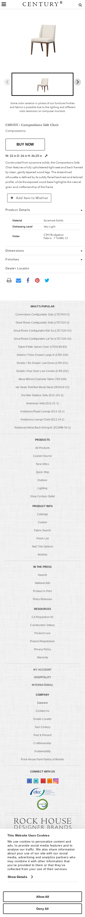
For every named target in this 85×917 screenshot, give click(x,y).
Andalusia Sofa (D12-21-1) (42, 403)
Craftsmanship (42, 743)
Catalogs (42, 514)
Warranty (42, 657)
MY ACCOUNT (42, 669)
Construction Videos (42, 625)
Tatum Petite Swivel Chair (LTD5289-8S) (42, 346)
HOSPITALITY (42, 677)
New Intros (42, 464)
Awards (42, 574)
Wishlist (42, 554)
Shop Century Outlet (42, 496)
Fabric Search (42, 530)
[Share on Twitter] (47, 280)
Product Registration (42, 641)
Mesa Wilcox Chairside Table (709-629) (43, 379)
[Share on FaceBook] (28, 280)
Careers (42, 702)
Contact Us (42, 710)
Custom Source (42, 456)
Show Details (17, 877)
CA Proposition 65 (43, 617)
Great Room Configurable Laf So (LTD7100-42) (42, 338)
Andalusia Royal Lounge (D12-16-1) (42, 411)
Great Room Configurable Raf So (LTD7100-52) (42, 330)
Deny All (42, 908)
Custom (42, 522)
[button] (42, 84)
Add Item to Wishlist (31, 198)
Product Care (42, 633)
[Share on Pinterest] (37, 280)
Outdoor (42, 480)
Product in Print (42, 591)
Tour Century (42, 727)
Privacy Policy (42, 649)
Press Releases (42, 599)
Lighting (42, 488)
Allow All (42, 896)
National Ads (42, 583)
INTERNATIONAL (42, 684)
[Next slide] (77, 82)
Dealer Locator (42, 719)
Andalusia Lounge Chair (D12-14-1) (42, 419)
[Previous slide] (7, 82)
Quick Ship (42, 472)
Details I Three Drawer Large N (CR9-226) (42, 354)
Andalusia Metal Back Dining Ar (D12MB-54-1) (42, 427)
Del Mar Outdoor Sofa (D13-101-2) (42, 395)
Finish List (42, 538)
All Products (42, 447)
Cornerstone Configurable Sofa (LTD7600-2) (42, 314)
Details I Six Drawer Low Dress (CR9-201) (42, 363)
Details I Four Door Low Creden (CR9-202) (42, 371)
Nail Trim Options (42, 546)
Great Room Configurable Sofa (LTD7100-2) (42, 322)
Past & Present (42, 735)
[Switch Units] (46, 155)
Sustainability (42, 751)
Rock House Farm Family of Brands (42, 759)
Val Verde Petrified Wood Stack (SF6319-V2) (42, 387)
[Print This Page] (9, 280)
